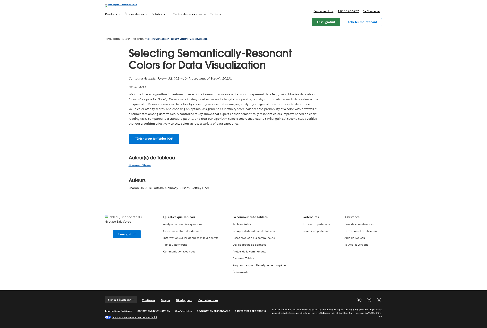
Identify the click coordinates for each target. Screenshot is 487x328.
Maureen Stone (140, 165)
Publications (138, 38)
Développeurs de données (249, 244)
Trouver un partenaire (316, 224)
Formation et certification (361, 231)
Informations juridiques (118, 311)
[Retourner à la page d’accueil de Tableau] (121, 4)
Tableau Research (121, 38)
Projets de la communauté (249, 251)
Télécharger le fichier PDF (154, 139)
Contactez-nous (323, 11)
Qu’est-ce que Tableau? (179, 217)
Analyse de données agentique (183, 224)
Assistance (352, 217)
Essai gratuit (326, 22)
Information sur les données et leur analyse (191, 238)
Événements (240, 272)
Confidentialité (183, 311)
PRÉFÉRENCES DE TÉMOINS (250, 311)
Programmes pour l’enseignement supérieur (260, 265)
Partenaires (310, 217)
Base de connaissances (359, 224)
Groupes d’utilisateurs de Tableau (254, 231)
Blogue (165, 300)
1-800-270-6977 (348, 11)
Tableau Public (242, 224)
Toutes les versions (356, 244)
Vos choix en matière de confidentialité (134, 317)
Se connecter (371, 11)
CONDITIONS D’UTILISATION (153, 311)
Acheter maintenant (362, 22)
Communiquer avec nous (179, 251)
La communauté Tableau (250, 217)
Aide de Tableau (355, 238)
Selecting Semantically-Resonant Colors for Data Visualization (177, 38)
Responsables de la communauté (254, 238)
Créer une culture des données (182, 231)
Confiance (148, 300)
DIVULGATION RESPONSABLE (213, 311)
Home (108, 38)
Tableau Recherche (175, 244)
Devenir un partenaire (316, 231)
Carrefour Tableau (244, 258)
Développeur (184, 300)
